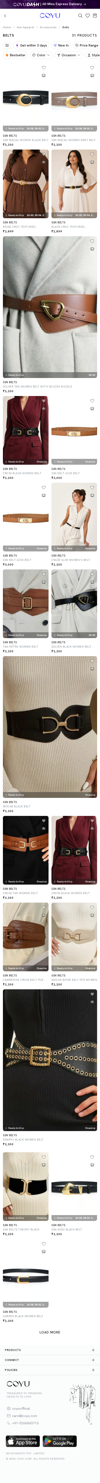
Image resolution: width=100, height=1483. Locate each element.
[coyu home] (45, 15)
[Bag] (95, 15)
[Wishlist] (87, 16)
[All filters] (7, 45)
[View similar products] (44, 75)
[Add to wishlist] (44, 68)
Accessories (48, 27)
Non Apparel (25, 27)
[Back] (5, 15)
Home (7, 27)
